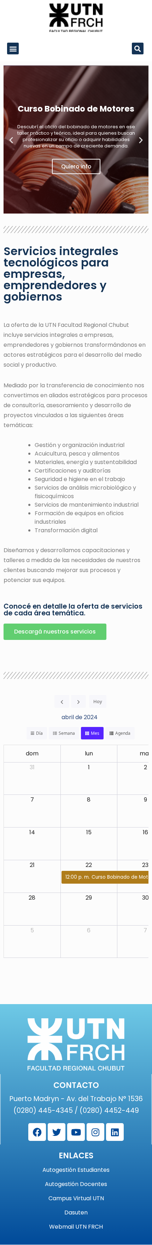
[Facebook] (37, 1132)
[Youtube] (76, 1132)
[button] (13, 48)
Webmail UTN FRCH (76, 1226)
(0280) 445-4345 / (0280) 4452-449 (76, 1110)
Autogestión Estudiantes (76, 1170)
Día (39, 733)
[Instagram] (95, 1132)
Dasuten (76, 1212)
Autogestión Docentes (76, 1184)
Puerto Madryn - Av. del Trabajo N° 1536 (76, 1099)
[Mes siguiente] (78, 701)
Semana (67, 733)
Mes (95, 733)
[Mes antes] (61, 701)
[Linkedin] (115, 1132)
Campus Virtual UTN (76, 1198)
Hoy (97, 701)
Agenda (122, 733)
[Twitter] (56, 1132)
